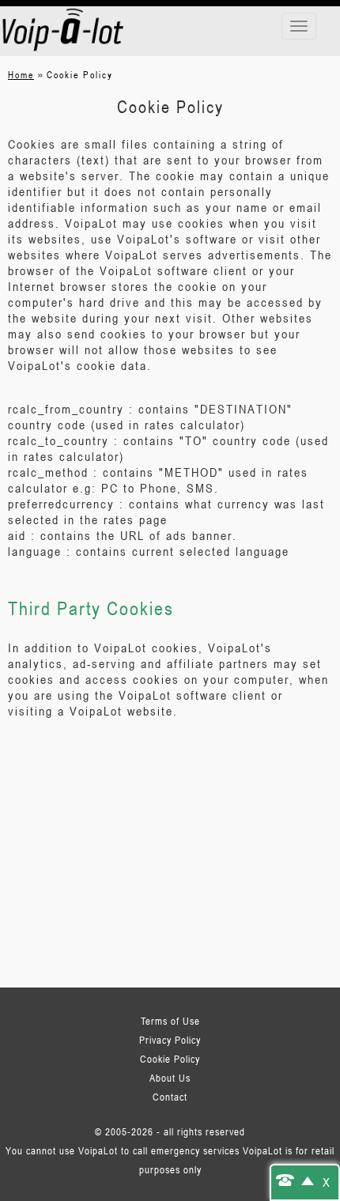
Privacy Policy (170, 1039)
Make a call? (294, 1179)
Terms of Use (170, 1020)
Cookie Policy (170, 1058)
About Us (170, 1077)
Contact (170, 1096)
